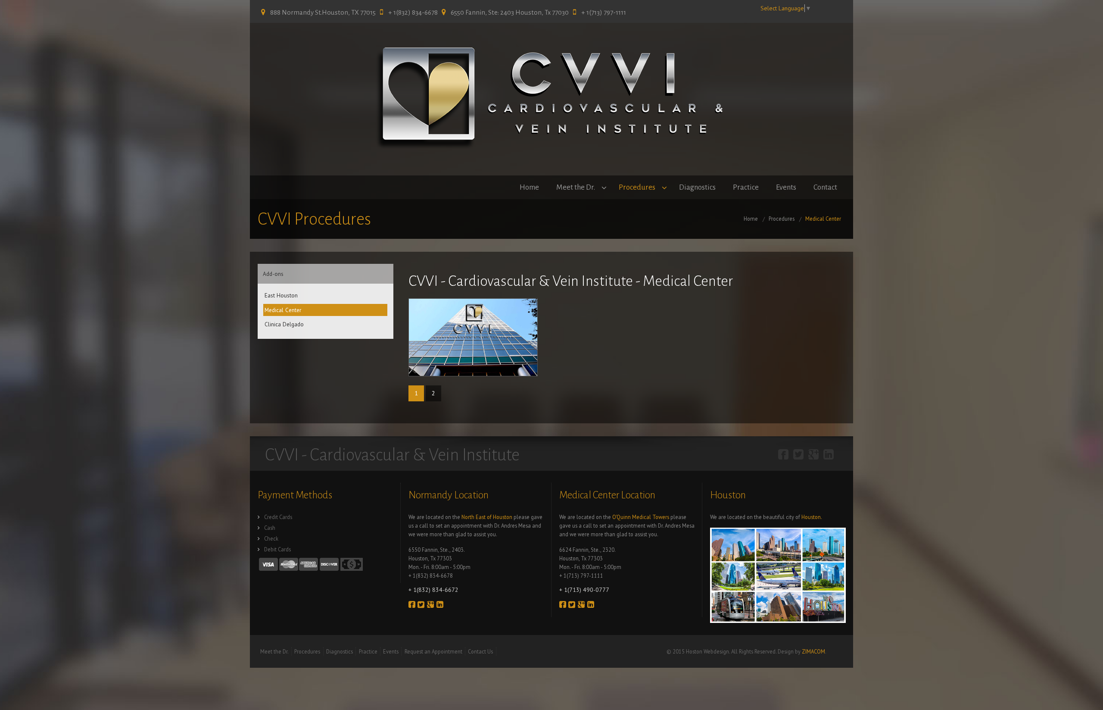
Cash (269, 527)
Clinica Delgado (284, 324)
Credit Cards (278, 516)
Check (271, 538)
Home (529, 187)
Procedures (637, 187)
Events (786, 187)
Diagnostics (697, 187)
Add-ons (273, 274)
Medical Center (823, 218)
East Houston (281, 295)
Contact (825, 187)
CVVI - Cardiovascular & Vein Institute (392, 455)
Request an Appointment (433, 651)
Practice (746, 187)
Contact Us (480, 651)
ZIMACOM (813, 651)
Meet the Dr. (575, 187)
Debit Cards (277, 549)
